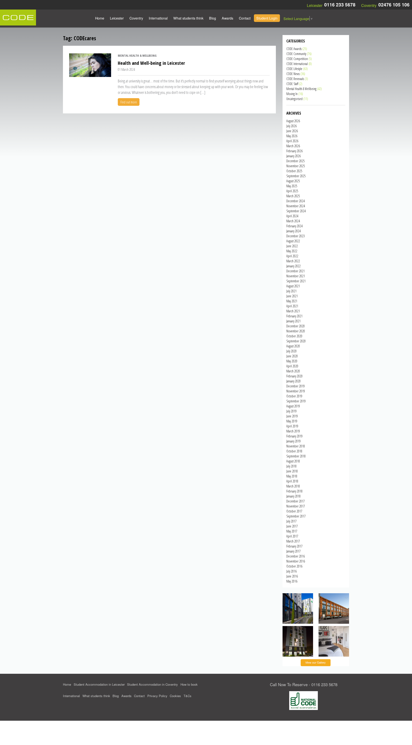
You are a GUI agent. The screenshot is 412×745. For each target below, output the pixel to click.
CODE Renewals (295, 78)
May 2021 (291, 301)
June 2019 (292, 416)
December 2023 (295, 236)
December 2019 (295, 386)
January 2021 (293, 321)
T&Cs (187, 696)
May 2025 (291, 186)
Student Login (267, 17)
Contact (245, 17)
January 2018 (293, 496)
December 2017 (295, 501)
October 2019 (294, 396)
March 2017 (293, 541)
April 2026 (292, 141)
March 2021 (293, 311)
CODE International (297, 63)
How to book (189, 684)
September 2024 (296, 211)
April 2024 (292, 216)
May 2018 (291, 476)
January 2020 (293, 381)
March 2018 (293, 486)
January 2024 (293, 231)
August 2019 (293, 406)
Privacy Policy (157, 696)
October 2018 (294, 451)
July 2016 (291, 571)
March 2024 (293, 221)
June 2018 (292, 471)
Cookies (175, 696)
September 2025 (296, 176)
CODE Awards (294, 48)
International (158, 17)
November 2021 (295, 276)
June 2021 (292, 296)
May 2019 (291, 421)
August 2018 (293, 461)
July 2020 (291, 351)
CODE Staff (292, 83)
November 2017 (295, 506)
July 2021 (291, 291)
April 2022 (292, 256)
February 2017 (294, 546)
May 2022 (291, 251)
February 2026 (294, 151)
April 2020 (292, 366)
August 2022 (293, 241)
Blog (212, 17)
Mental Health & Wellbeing (137, 55)
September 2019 (296, 401)
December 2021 (295, 271)
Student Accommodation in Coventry (152, 684)
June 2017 (292, 526)
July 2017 (291, 521)
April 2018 (292, 481)
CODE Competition (297, 58)
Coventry (136, 17)
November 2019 (295, 391)
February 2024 (294, 226)
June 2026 (292, 131)
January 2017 (293, 551)
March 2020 (293, 371)
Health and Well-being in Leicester (151, 63)
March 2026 (293, 146)
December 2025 (295, 161)
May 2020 (291, 361)
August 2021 (293, 286)
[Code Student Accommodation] (18, 17)
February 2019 (294, 436)
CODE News (293, 73)
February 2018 (294, 491)
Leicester (117, 17)
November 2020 (295, 331)
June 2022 (292, 246)
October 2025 (294, 171)
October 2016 (294, 566)
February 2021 (294, 316)
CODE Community (296, 53)
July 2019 (291, 411)
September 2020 (296, 341)
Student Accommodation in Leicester (99, 684)
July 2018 (291, 466)
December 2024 (295, 201)
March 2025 (293, 196)
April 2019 (292, 426)
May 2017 (291, 531)
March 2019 (293, 431)
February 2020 (294, 376)
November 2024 (295, 206)
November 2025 (295, 166)
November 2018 (295, 446)
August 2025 (293, 181)
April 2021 (292, 306)
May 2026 (291, 136)
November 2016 (295, 561)
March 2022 (293, 261)
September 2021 (296, 281)
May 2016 (291, 581)
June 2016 (292, 576)
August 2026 (293, 121)
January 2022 (293, 266)
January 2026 (293, 156)
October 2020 (294, 336)
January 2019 (293, 441)
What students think (188, 17)
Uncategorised (294, 98)
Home (99, 17)
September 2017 (296, 516)
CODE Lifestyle (294, 68)
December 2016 (295, 556)
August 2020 (293, 346)
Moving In (292, 93)
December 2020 (295, 326)
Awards (227, 17)
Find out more (128, 102)
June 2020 (292, 356)
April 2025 (292, 191)
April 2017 (292, 536)
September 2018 (296, 456)
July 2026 (291, 126)
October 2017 (294, 511)
